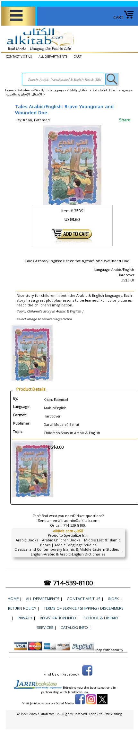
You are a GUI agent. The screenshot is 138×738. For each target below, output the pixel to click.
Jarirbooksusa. (78, 692)
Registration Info (58, 617)
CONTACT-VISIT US (19, 56)
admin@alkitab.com (81, 520)
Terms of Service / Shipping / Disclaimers (84, 608)
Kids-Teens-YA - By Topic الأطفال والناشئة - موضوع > (54, 90)
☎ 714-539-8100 (68, 583)
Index (113, 598)
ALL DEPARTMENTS (53, 56)
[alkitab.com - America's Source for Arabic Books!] (38, 51)
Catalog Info (74, 627)
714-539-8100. (74, 525)
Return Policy (22, 608)
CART (118, 17)
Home (9, 90)
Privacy (25, 617)
